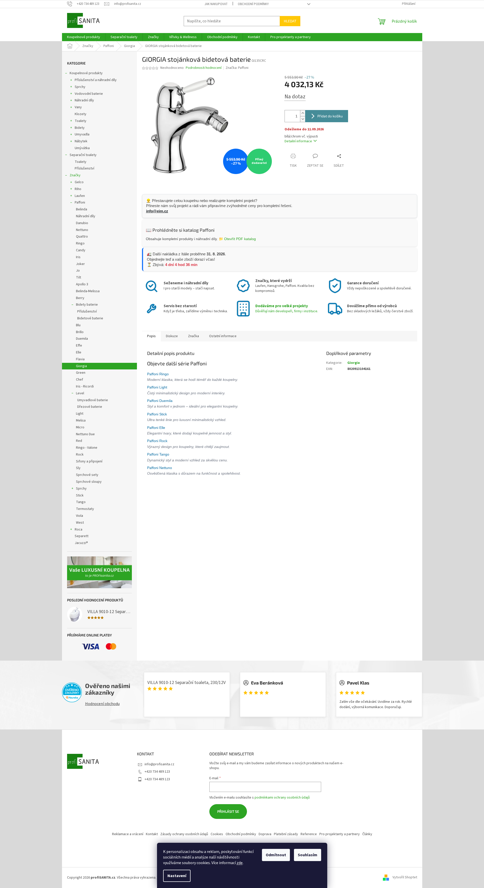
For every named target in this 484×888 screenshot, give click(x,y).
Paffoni (80, 202)
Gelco (79, 182)
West (80, 522)
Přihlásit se (228, 811)
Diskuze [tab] (172, 336)
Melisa (81, 420)
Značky (75, 175)
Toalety (80, 120)
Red (79, 440)
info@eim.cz (157, 211)
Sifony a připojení (89, 461)
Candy (80, 250)
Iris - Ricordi (85, 386)
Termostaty (85, 508)
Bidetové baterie (90, 318)
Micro (80, 427)
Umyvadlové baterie (92, 400)
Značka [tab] (193, 336)
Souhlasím (307, 855)
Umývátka (82, 148)
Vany (78, 107)
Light (79, 413)
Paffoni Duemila (160, 401)
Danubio (82, 223)
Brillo (80, 332)
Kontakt (152, 834)
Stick (80, 495)
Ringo (80, 243)
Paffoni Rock (157, 441)
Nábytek (81, 141)
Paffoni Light (157, 387)
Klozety (80, 114)
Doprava (265, 834)
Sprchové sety (87, 474)
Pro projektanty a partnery (339, 834)
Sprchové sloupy (89, 481)
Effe (79, 345)
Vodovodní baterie (89, 93)
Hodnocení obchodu (102, 704)
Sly (78, 468)
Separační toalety (83, 155)
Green (80, 372)
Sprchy (80, 86)
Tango (81, 502)
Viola (79, 515)
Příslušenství (84, 168)
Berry (80, 298)
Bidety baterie (87, 304)
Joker (80, 264)
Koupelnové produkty (86, 73)
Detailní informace (298, 141)
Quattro (82, 236)
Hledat (290, 21)
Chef (79, 379)
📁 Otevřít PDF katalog (237, 239)
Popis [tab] (151, 336)
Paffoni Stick (157, 414)
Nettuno (82, 229)
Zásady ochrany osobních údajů (184, 834)
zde (240, 863)
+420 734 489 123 (157, 771)
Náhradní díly (84, 100)
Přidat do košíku (330, 116)
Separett (81, 536)
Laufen (80, 195)
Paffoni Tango (158, 454)
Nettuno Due (85, 434)
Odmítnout (276, 855)
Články (367, 834)
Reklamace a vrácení (127, 834)
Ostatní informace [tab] (223, 336)
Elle (78, 352)
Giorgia (81, 366)
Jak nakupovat (216, 4)
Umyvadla (82, 134)
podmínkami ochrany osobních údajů (282, 797)
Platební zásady (286, 834)
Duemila (82, 338)
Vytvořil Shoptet (405, 877)
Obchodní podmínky (253, 4)
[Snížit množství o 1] (302, 119)
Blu (78, 325)
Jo (78, 270)
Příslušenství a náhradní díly (96, 80)
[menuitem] (83, 37)
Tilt (78, 277)
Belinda (81, 209)
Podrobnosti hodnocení (204, 68)
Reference (309, 834)
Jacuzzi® (81, 543)
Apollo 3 (82, 284)
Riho (78, 189)
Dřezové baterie (89, 406)
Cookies (217, 834)
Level (80, 393)
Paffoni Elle (156, 428)
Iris (78, 257)
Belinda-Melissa (88, 291)
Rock (80, 454)
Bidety (80, 127)
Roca (78, 529)
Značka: (237, 67)
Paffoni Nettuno (160, 468)
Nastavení (176, 876)
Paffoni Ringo (158, 374)
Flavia (80, 359)
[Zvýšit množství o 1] (302, 113)
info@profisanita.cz (159, 764)
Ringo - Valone (86, 447)
